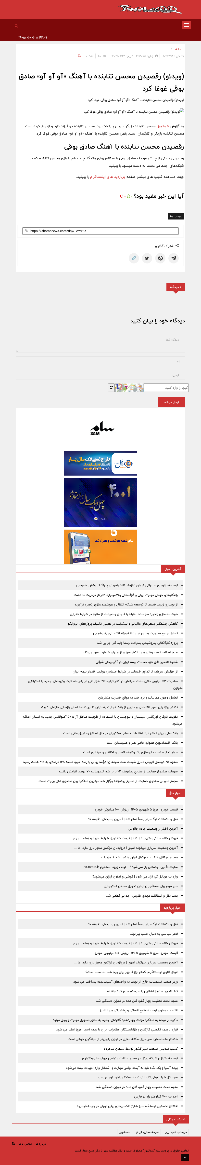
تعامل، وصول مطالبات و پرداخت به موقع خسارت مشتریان (138, 697)
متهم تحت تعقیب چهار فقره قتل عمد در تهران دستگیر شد (137, 1001)
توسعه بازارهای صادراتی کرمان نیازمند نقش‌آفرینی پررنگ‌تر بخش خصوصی (127, 585)
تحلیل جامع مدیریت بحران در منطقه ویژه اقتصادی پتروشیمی (135, 633)
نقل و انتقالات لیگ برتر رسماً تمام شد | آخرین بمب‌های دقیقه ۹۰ (133, 819)
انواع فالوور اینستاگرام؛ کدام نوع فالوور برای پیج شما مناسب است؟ (132, 972)
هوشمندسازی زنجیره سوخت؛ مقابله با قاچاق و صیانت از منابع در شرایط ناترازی (124, 614)
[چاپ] (78, 56)
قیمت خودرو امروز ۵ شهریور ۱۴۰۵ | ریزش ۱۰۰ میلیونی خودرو (136, 809)
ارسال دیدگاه (171, 402)
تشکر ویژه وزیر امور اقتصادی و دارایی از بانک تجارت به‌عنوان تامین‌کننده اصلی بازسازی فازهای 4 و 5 (109, 707)
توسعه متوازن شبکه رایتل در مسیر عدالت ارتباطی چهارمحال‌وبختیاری (130, 1058)
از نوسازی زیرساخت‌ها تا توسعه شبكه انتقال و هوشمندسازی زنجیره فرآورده (126, 604)
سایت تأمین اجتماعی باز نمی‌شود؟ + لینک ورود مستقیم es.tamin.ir (131, 867)
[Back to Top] (185, 1157)
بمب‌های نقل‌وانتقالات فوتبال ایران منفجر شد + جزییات (139, 857)
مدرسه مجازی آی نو (147, 1131)
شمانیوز (163, 126)
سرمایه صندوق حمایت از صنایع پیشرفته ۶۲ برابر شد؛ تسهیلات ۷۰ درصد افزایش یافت (118, 771)
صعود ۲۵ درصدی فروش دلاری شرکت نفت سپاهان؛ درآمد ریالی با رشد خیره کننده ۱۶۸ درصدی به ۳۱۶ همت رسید (100, 762)
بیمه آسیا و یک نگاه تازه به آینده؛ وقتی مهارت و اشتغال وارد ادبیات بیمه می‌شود (122, 1068)
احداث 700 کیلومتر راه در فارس (156, 1096)
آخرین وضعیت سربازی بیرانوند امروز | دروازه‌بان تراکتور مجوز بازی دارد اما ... (126, 848)
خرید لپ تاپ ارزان (176, 1131)
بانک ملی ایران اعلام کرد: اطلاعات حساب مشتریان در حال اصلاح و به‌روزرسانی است (120, 733)
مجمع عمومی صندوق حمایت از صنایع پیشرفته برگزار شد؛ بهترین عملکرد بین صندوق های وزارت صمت (108, 781)
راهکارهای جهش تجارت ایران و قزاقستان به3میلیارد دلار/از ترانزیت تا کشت (126, 595)
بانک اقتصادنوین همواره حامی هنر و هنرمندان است (142, 743)
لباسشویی (124, 1131)
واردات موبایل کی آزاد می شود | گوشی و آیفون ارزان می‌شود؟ (135, 876)
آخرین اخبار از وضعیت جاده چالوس (153, 829)
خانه (178, 49)
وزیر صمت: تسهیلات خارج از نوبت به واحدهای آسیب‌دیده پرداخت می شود (125, 982)
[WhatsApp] (160, 258)
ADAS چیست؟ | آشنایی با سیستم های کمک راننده (142, 991)
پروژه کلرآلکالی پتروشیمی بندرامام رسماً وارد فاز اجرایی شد (137, 643)
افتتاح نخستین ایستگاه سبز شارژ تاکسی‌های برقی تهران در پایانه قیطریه (127, 1106)
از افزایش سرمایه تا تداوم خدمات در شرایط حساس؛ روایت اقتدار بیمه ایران (125, 671)
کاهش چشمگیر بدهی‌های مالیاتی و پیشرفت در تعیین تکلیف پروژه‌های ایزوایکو (123, 624)
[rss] (13, 1143)
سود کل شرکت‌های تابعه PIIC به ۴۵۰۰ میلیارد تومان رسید (137, 1077)
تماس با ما (25, 1143)
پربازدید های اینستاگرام (107, 177)
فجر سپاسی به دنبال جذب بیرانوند (154, 934)
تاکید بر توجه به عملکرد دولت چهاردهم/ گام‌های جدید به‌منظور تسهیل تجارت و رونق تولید (115, 1020)
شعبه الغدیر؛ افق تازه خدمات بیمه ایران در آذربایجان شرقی (137, 662)
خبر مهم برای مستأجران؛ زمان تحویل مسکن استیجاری (141, 886)
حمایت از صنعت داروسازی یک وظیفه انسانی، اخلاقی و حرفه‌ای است (130, 752)
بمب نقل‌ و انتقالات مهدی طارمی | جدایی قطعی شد (142, 896)
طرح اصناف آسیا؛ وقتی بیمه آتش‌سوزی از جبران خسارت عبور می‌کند (130, 652)
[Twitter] (147, 258)
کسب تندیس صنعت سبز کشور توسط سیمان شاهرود (141, 1049)
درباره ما (41, 1143)
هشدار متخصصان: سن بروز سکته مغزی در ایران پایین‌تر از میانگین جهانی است (123, 1039)
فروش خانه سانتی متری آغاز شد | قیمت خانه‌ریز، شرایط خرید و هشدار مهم (125, 838)
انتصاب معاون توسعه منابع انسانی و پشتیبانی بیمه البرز (139, 1010)
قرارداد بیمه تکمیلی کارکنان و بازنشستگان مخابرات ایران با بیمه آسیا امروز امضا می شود (117, 1029)
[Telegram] (173, 258)
